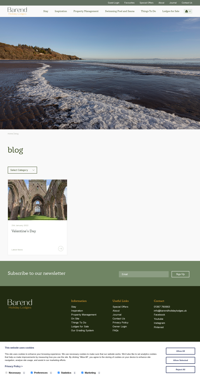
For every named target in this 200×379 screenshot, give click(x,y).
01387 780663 (162, 306)
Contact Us (187, 2)
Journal (173, 2)
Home (10, 134)
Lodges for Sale (170, 11)
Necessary (15, 373)
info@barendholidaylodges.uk (170, 310)
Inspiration (61, 11)
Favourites (129, 2)
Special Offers (146, 2)
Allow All (180, 351)
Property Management (86, 11)
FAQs (115, 330)
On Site (75, 318)
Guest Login (113, 2)
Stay (45, 11)
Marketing (90, 373)
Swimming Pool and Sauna (119, 11)
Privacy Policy (120, 322)
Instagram (159, 322)
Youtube (158, 318)
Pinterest (159, 327)
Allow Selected (180, 360)
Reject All (180, 369)
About (161, 2)
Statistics (66, 373)
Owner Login (120, 326)
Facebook (159, 314)
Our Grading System (82, 330)
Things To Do (148, 11)
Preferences (41, 373)
